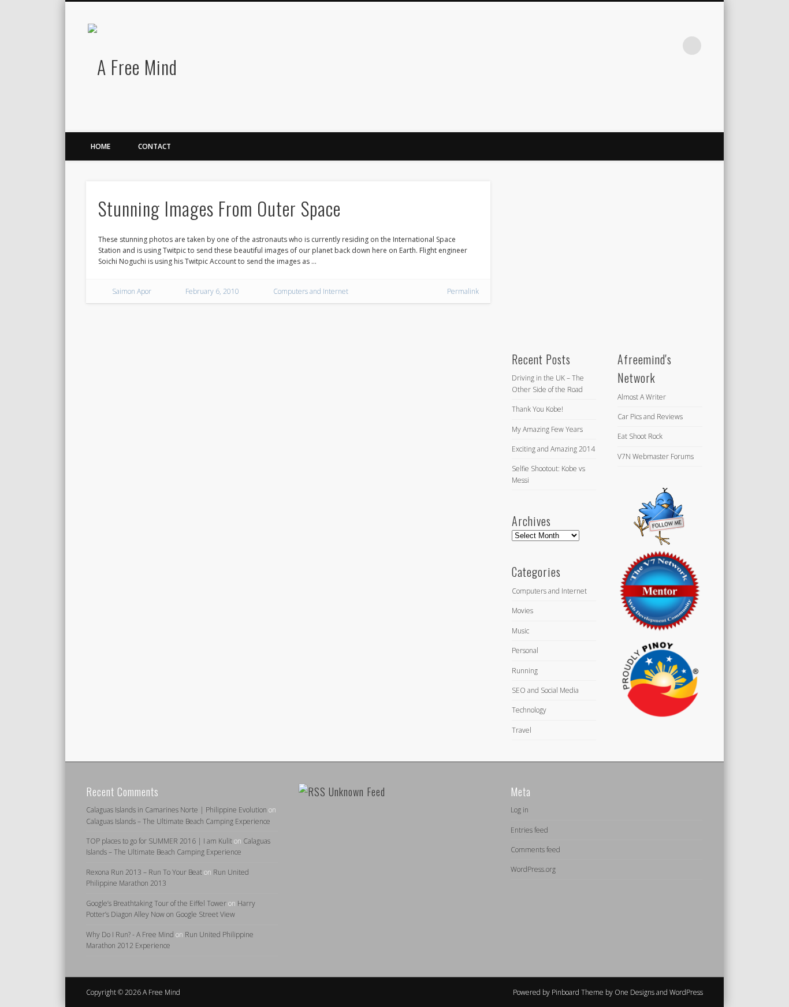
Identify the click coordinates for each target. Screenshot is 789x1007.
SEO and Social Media (545, 690)
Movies (522, 611)
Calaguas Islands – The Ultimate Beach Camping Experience (178, 821)
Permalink (463, 291)
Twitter (644, 45)
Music (520, 631)
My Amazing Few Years (547, 429)
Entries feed (529, 830)
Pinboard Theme (578, 992)
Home (100, 146)
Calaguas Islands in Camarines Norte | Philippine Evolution (176, 810)
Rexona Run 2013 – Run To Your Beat (144, 872)
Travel (521, 730)
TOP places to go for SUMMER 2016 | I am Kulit (159, 841)
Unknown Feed (357, 791)
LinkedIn (668, 45)
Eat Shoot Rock (640, 436)
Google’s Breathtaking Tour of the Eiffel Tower (156, 903)
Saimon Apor (131, 291)
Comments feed (535, 850)
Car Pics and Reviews (650, 417)
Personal (525, 650)
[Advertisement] (597, 253)
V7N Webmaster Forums (655, 456)
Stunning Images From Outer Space (219, 208)
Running (525, 671)
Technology (529, 710)
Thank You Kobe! (537, 409)
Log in (520, 810)
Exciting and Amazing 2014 (553, 449)
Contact (154, 146)
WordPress (686, 992)
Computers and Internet (310, 291)
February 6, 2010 (212, 291)
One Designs (634, 992)
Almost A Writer (641, 397)
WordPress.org (533, 869)
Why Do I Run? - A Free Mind (130, 934)
